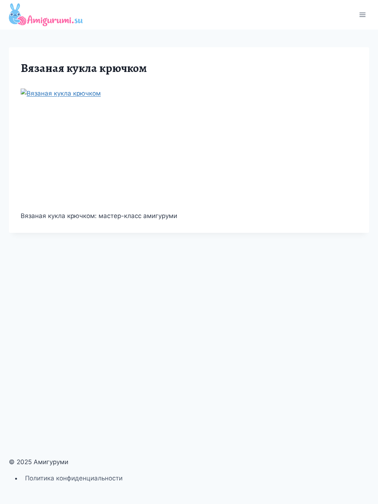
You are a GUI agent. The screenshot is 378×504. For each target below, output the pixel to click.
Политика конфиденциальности (74, 478)
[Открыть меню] (362, 14)
